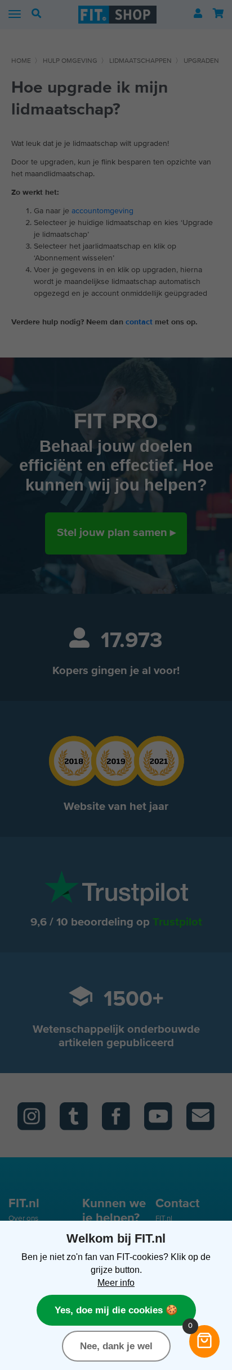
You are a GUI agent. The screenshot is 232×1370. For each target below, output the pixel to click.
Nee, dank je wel (116, 1345)
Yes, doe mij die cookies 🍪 (116, 1310)
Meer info (116, 1282)
